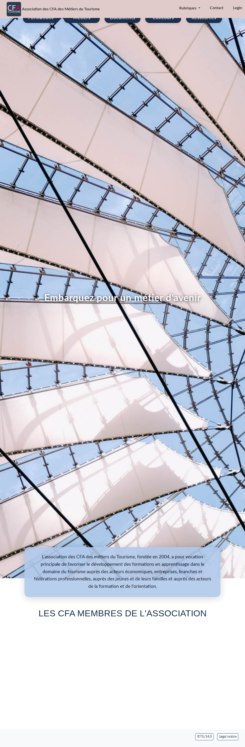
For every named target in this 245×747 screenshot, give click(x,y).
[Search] (167, 8)
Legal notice (228, 736)
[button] (186, 8)
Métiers (81, 18)
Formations (41, 18)
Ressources (204, 18)
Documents (122, 18)
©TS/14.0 (204, 736)
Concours (163, 18)
